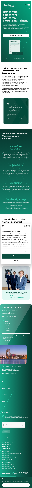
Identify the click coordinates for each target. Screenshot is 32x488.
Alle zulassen (16, 255)
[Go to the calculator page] (16, 47)
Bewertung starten (16, 35)
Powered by (9, 59)
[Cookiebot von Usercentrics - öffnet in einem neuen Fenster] (23, 226)
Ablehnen (16, 260)
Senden (6, 432)
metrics (24, 59)
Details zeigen (23, 251)
